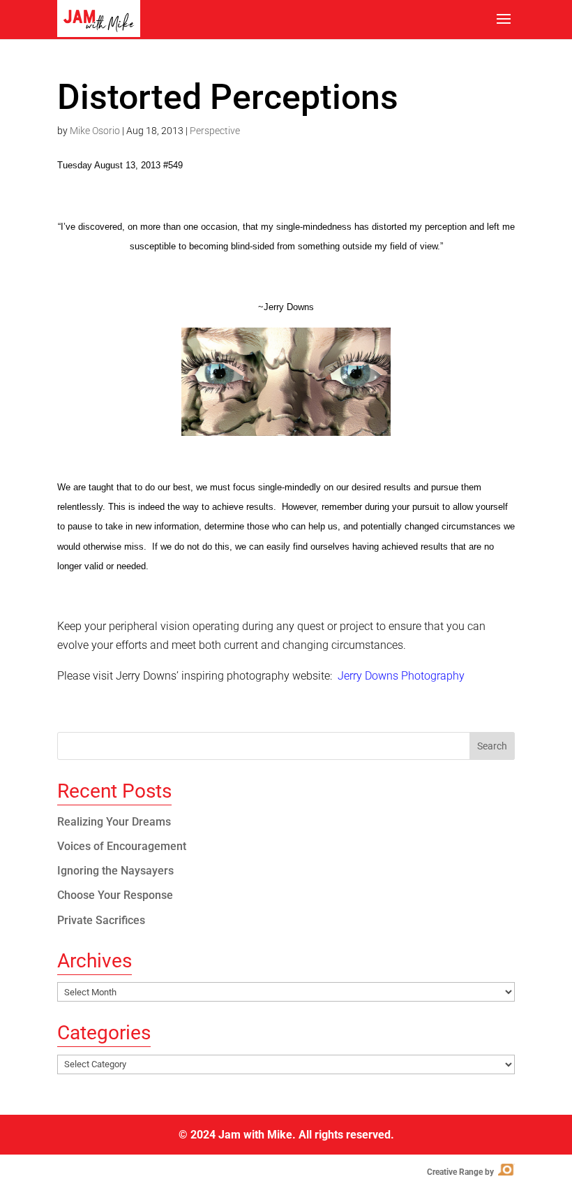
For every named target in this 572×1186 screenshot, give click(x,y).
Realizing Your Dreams (114, 821)
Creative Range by (470, 1172)
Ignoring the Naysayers (115, 870)
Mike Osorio (95, 130)
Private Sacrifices (101, 920)
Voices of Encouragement (121, 846)
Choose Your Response (115, 895)
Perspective (215, 130)
